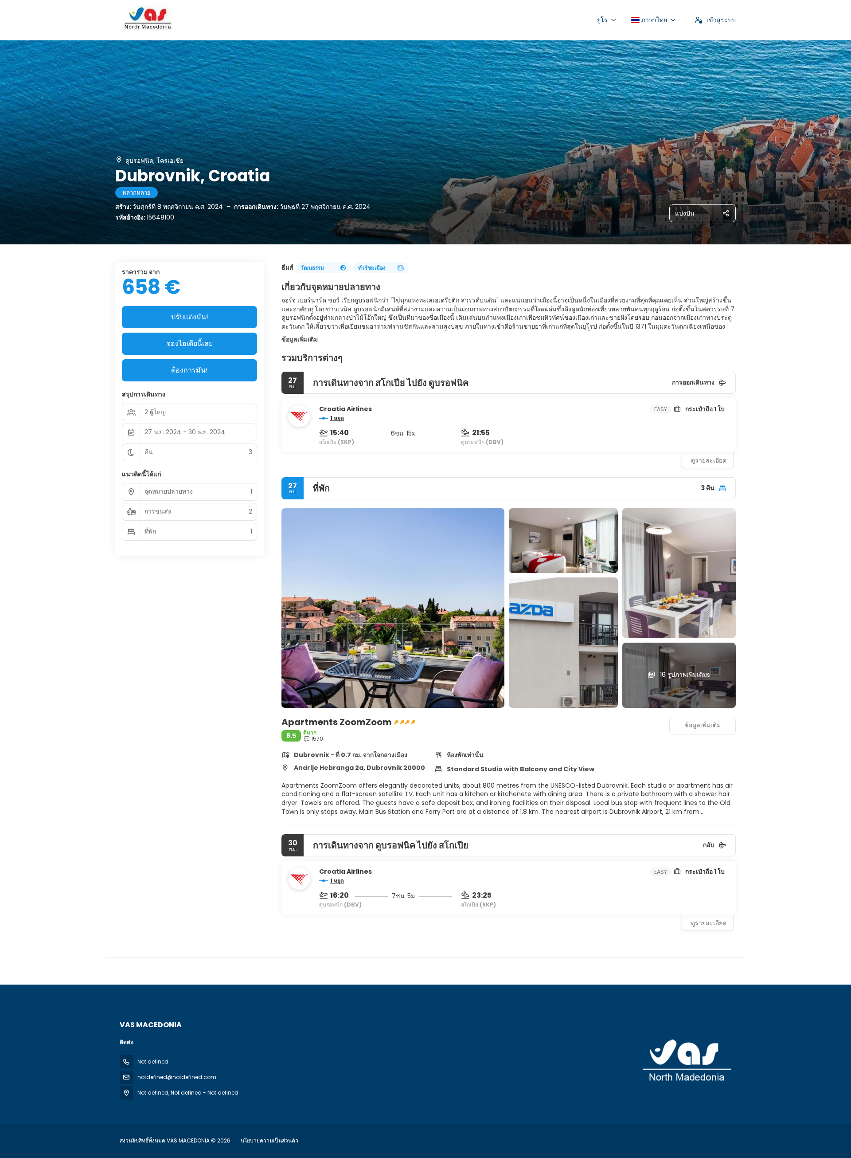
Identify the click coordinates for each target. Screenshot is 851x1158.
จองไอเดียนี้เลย (190, 343)
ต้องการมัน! (189, 370)
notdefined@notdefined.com (176, 1077)
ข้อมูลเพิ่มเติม (299, 339)
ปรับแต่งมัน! (189, 317)
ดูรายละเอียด (708, 460)
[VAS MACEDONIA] (686, 1061)
